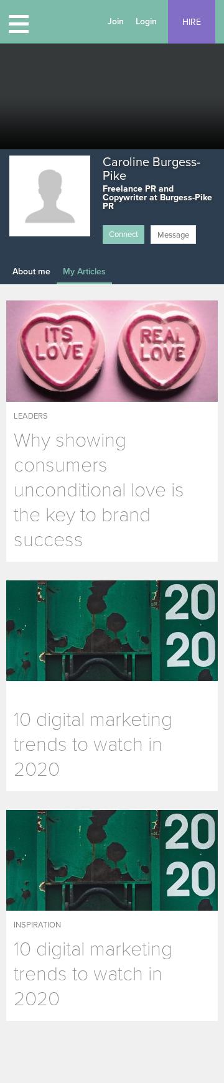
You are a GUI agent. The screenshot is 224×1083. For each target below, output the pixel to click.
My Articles (84, 271)
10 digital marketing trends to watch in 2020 (93, 744)
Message (173, 235)
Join (116, 21)
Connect (123, 234)
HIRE (191, 22)
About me (31, 271)
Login (146, 21)
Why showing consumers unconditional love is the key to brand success (99, 490)
